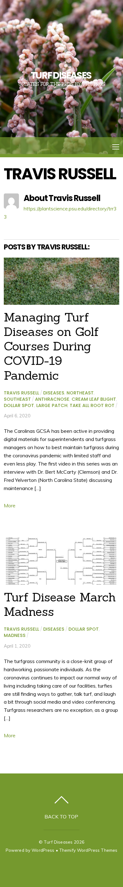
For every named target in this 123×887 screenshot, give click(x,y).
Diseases (53, 393)
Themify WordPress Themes (88, 850)
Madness (15, 635)
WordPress (43, 850)
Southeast (17, 399)
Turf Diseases (58, 842)
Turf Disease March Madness (60, 604)
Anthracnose (52, 399)
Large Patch (51, 405)
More (9, 505)
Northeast (80, 393)
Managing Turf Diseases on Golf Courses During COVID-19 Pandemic (51, 346)
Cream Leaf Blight (94, 399)
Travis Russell (21, 393)
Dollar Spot (19, 405)
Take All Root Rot (92, 405)
